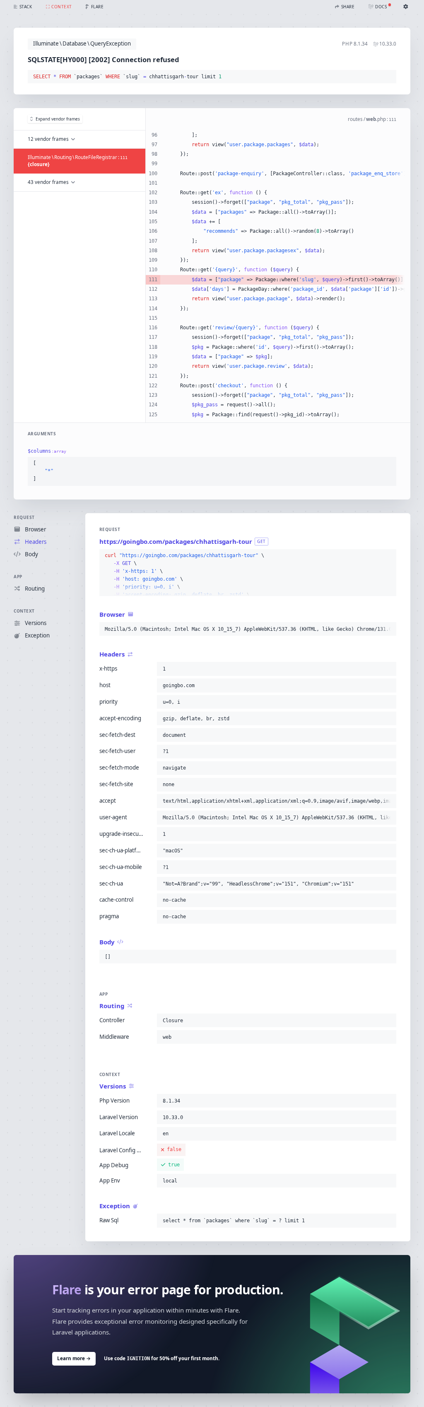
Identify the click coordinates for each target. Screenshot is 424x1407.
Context (24, 611)
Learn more (74, 1358)
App (18, 576)
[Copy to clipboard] (388, 77)
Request (24, 517)
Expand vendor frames (58, 119)
